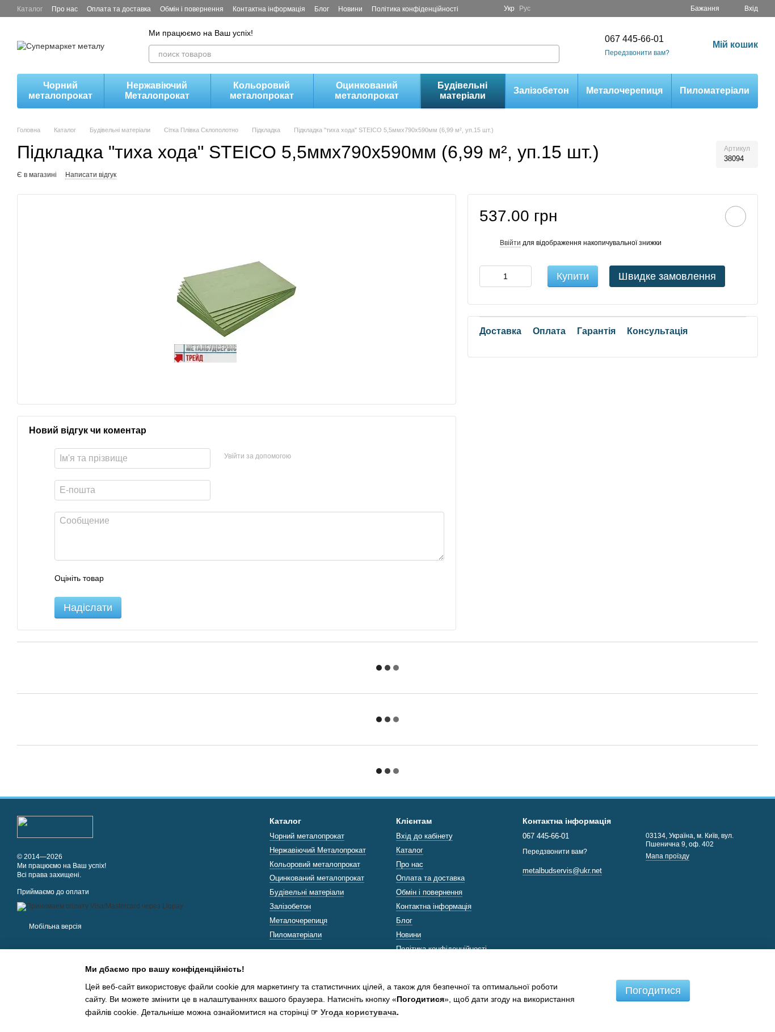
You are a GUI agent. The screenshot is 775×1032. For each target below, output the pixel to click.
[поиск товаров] (550, 54)
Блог (321, 9)
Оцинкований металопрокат (367, 90)
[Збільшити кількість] (523, 276)
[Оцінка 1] (122, 578)
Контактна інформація (269, 9)
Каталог (30, 9)
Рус (524, 8)
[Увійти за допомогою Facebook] (303, 457)
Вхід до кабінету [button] (424, 836)
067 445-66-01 (634, 39)
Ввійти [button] (510, 243)
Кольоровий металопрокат (262, 90)
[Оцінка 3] (159, 578)
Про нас (65, 9)
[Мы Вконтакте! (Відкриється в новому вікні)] (487, 8)
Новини (350, 9)
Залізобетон (541, 90)
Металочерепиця (624, 90)
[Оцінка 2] (141, 578)
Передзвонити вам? (637, 53)
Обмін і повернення (192, 9)
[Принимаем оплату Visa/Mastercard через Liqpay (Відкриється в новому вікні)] (100, 906)
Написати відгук (90, 175)
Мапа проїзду (667, 856)
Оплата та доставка (119, 9)
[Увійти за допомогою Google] (321, 457)
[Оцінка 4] (177, 578)
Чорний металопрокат (60, 90)
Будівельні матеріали (462, 90)
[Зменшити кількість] (488, 276)
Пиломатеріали (714, 90)
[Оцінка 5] (195, 578)
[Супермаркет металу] (55, 826)
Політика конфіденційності (415, 9)
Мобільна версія (54, 926)
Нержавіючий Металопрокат (157, 90)
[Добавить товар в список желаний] (735, 216)
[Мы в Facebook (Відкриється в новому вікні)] (474, 8)
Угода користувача (359, 1012)
